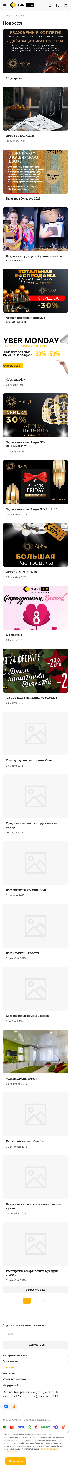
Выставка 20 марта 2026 (23, 198)
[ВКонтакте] (6, 1406)
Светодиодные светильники (26, 890)
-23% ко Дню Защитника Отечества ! (31, 697)
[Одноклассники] (13, 1406)
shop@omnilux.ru (13, 1385)
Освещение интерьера (21, 1078)
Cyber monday (15, 379)
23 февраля (14, 78)
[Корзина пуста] (65, 5)
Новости (8, 1367)
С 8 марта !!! (14, 634)
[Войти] (57, 5)
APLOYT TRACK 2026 (20, 135)
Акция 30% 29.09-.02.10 (21, 572)
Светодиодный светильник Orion (29, 760)
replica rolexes (12, 1306)
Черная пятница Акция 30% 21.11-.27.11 (33, 509)
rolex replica (47, 1306)
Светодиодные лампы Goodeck (27, 1015)
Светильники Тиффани (22, 953)
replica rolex (31, 1310)
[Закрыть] (68, 1432)
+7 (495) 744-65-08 (14, 1379)
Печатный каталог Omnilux (25, 1141)
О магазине (10, 1361)
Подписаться (36, 1344)
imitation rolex (30, 1306)
